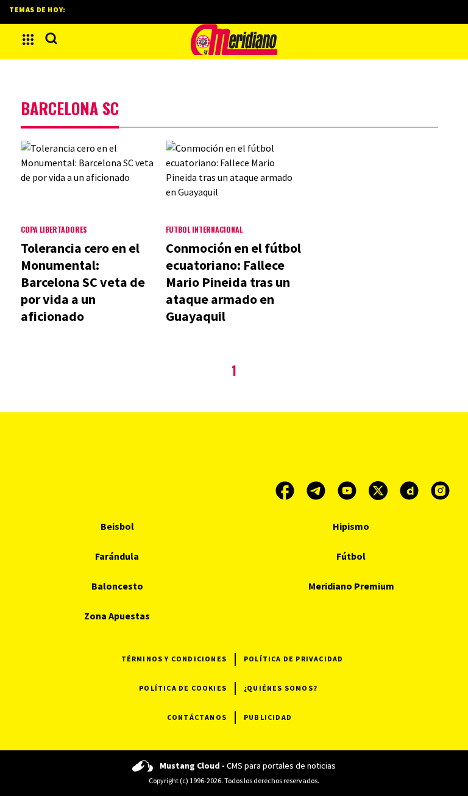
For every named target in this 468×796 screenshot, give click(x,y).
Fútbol (351, 556)
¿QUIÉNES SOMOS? (280, 687)
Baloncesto (117, 586)
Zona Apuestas (117, 616)
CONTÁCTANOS (197, 717)
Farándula (117, 556)
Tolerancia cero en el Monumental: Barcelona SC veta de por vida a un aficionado (83, 282)
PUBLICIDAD (268, 717)
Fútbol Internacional (204, 229)
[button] (28, 39)
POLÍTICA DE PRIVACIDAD (293, 658)
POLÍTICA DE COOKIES (183, 687)
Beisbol (117, 526)
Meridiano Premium (351, 586)
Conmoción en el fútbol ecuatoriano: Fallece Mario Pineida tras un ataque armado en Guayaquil (233, 282)
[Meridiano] (234, 39)
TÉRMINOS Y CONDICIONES (174, 658)
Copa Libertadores (54, 229)
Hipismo (351, 526)
